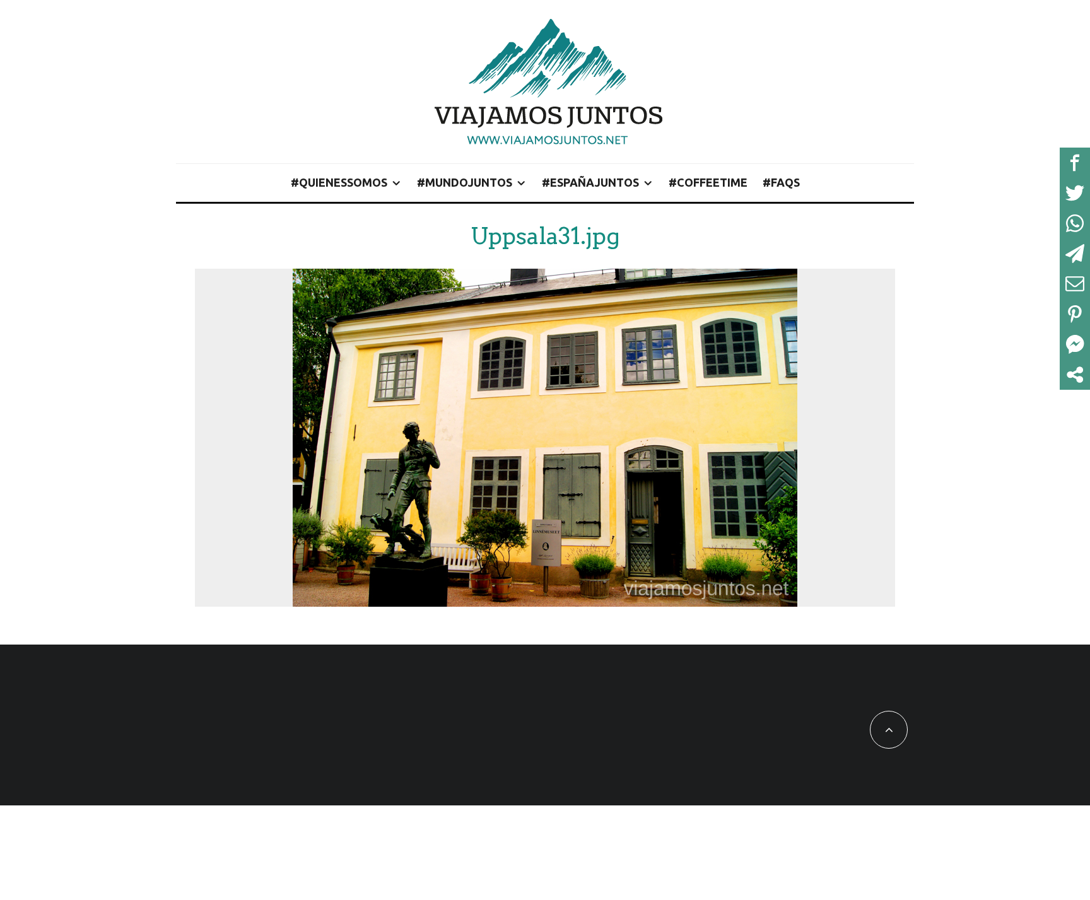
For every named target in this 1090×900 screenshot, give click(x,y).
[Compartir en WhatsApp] (1075, 223)
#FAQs (781, 182)
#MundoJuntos (464, 182)
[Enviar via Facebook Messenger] (1075, 344)
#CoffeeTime (708, 182)
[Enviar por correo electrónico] (1075, 284)
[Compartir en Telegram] (1075, 253)
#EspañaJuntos (590, 182)
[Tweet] (1075, 193)
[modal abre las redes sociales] (1075, 374)
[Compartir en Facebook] (1075, 163)
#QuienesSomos (339, 182)
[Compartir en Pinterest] (1075, 314)
